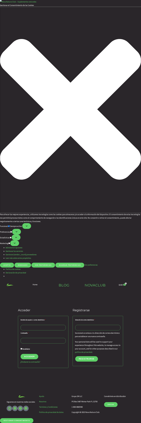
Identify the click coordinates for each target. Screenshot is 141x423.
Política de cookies (13, 269)
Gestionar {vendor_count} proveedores (21, 254)
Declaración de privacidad (16, 272)
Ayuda (41, 396)
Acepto (7, 265)
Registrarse (86, 359)
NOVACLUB (95, 285)
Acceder (29, 357)
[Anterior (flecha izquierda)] (4, 211)
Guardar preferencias (70, 265)
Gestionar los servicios (14, 251)
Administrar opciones (14, 247)
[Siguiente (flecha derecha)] (137, 211)
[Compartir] (133, 2)
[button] (70, 110)
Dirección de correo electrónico (88, 320)
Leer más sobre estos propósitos (18, 258)
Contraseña (28, 333)
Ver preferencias (43, 265)
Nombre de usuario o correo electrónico (36, 320)
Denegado (23, 265)
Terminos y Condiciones (48, 407)
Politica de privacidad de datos (51, 412)
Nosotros (42, 401)
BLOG (64, 285)
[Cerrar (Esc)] (138, 2)
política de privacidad (83, 352)
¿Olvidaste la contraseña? (30, 362)
